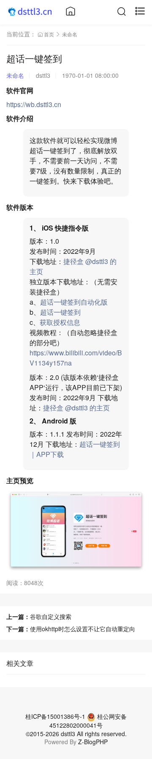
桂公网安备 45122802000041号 (88, 720)
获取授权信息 (60, 322)
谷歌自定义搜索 (50, 616)
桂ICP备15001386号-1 (55, 716)
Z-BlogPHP (93, 741)
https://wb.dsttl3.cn (33, 104)
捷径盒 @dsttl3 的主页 (76, 407)
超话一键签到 (60, 312)
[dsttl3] (30, 11)
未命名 (69, 34)
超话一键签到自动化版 (74, 302)
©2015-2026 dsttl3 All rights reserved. (76, 733)
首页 (49, 34)
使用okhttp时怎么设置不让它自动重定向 (82, 628)
